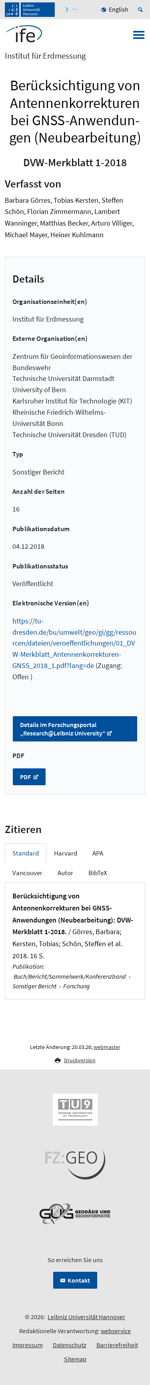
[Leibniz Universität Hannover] (30, 9)
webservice (116, 1331)
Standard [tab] (25, 853)
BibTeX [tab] (97, 872)
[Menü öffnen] (138, 37)
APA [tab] (97, 853)
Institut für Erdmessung (45, 56)
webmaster (107, 1047)
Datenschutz (69, 1345)
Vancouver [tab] (27, 872)
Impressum (27, 1345)
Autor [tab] (65, 872)
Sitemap (75, 1359)
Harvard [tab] (65, 853)
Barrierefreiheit (117, 1345)
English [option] (118, 9)
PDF (26, 777)
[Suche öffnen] (141, 9)
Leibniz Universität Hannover (86, 1317)
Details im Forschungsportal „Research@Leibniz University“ (63, 729)
